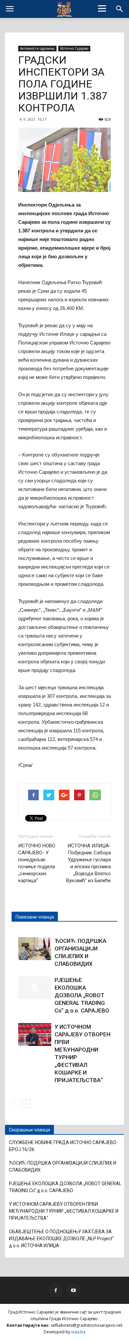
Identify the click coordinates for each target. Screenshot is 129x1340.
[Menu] (102, 8)
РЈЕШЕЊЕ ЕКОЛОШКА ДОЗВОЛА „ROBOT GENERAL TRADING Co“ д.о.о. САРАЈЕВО (82, 995)
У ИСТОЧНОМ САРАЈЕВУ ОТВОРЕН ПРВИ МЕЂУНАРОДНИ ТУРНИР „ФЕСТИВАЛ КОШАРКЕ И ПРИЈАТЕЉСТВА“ (63, 1211)
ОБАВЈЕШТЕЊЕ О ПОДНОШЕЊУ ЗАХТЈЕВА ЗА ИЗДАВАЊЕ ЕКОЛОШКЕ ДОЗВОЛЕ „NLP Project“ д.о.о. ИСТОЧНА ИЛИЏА (61, 1238)
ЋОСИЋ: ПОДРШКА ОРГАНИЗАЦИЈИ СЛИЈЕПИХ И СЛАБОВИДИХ (62, 1166)
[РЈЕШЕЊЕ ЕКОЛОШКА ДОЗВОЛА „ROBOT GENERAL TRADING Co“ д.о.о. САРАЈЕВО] (34, 987)
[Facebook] (55, 1290)
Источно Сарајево (74, 48)
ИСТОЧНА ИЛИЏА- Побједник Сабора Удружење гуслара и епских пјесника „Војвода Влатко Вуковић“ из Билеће (88, 863)
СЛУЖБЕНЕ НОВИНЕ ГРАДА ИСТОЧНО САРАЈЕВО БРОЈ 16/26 (62, 1146)
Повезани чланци (35, 917)
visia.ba (78, 1332)
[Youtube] (73, 1290)
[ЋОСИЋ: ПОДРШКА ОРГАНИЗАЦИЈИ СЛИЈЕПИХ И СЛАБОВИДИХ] (34, 948)
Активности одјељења (37, 48)
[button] (119, 9)
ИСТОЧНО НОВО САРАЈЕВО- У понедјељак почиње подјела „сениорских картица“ (36, 863)
